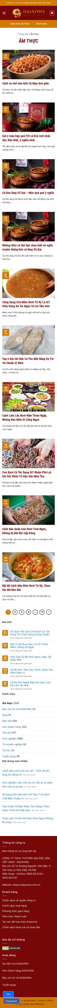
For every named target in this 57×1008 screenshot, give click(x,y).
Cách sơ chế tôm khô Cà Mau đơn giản (25, 83)
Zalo (8, 994)
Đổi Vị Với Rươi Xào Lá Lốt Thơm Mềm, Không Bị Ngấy (29, 646)
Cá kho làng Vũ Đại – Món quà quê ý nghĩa (28, 193)
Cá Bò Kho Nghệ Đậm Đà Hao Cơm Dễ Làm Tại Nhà (30, 684)
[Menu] (4, 13)
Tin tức (6, 750)
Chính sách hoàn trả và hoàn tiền (21, 927)
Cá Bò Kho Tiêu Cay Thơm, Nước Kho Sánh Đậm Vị (31, 671)
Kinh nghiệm (9, 738)
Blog (4, 714)
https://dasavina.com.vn (26, 884)
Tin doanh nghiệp (12, 744)
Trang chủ (23, 34)
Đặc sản (7, 720)
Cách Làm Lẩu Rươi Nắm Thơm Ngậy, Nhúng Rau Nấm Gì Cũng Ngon (24, 417)
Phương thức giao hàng (15, 911)
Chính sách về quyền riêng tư (19, 900)
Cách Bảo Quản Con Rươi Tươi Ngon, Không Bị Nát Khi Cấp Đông (24, 531)
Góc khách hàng (11, 726)
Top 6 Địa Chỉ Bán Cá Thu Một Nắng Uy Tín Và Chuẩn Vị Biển (28, 361)
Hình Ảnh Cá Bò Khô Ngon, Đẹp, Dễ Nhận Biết (30, 658)
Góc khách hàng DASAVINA (18, 970)
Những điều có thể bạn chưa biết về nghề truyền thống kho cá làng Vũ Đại (27, 247)
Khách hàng (41, 24)
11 (42, 612)
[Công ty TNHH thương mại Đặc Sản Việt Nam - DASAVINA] (28, 13)
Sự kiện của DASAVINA (15, 963)
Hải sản (6, 732)
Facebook (11, 1001)
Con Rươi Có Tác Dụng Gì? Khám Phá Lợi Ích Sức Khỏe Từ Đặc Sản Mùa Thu (26, 474)
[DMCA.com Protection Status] (11, 947)
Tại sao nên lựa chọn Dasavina (19, 921)
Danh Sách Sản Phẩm (19, 24)
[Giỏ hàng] (52, 13)
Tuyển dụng (9, 756)
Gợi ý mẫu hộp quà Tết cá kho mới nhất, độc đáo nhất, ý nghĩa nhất (26, 138)
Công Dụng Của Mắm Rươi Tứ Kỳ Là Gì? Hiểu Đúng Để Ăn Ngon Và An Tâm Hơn (26, 304)
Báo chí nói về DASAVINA (16, 709)
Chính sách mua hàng (14, 905)
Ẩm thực (7, 703)
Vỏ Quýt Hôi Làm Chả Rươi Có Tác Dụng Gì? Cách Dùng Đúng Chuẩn (30, 633)
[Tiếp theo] (48, 612)
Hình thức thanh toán (14, 916)
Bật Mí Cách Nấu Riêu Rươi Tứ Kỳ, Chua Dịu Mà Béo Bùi (26, 588)
